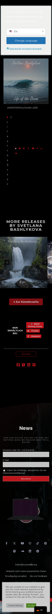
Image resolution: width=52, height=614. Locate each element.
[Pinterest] (45, 543)
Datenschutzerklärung (26, 564)
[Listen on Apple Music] (24, 148)
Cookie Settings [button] (15, 605)
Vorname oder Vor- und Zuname (18, 450)
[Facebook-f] (7, 543)
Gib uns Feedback (38, 576)
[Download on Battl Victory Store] (16, 148)
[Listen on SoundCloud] (16, 153)
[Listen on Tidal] (37, 148)
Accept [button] (31, 605)
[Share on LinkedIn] (28, 365)
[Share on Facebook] (18, 365)
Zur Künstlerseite (27, 301)
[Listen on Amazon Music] (29, 148)
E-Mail (6, 460)
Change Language (26, 40)
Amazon (35, 336)
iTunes (35, 331)
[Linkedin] (30, 551)
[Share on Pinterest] (34, 365)
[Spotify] (14, 551)
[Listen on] (20, 148)
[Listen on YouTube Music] (33, 148)
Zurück (26, 354)
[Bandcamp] (38, 551)
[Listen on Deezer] (41, 148)
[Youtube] (22, 543)
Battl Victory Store (35, 325)
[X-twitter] (14, 543)
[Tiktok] (38, 543)
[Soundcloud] (22, 551)
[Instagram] (30, 543)
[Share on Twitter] (23, 365)
